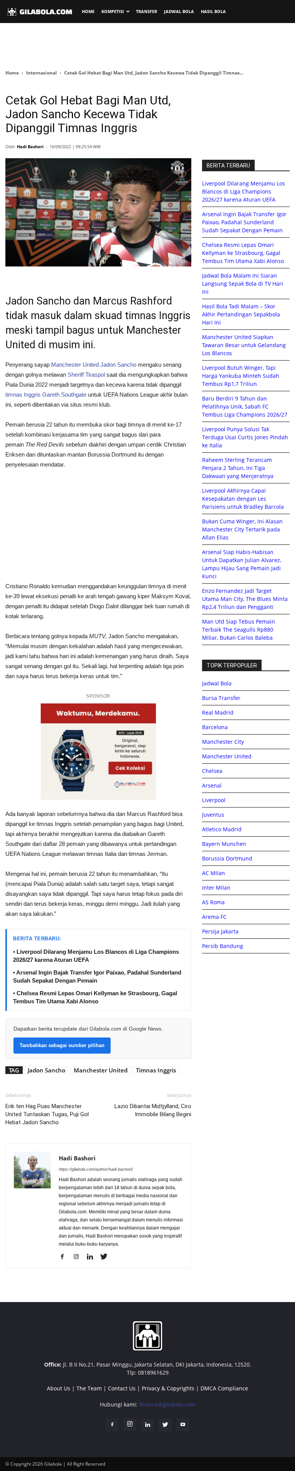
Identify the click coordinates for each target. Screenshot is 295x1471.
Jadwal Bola (217, 683)
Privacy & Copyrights (168, 1388)
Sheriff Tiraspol (86, 374)
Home (12, 72)
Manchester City (223, 741)
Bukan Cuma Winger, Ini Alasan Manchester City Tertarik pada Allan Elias (242, 529)
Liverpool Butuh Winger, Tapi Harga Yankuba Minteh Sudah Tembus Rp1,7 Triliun (240, 375)
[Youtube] (183, 1425)
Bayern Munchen (224, 843)
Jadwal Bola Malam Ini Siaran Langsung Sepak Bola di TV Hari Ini (242, 283)
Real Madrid (218, 712)
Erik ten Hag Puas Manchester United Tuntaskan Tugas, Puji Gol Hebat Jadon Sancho (47, 1114)
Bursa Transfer (221, 698)
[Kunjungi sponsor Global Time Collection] (98, 751)
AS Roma (213, 902)
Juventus (213, 814)
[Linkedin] (92, 1257)
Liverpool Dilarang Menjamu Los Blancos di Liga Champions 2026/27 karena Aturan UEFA (243, 191)
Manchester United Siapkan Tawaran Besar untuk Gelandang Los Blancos (244, 345)
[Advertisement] (147, 45)
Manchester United (75, 364)
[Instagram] (79, 1257)
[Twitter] (106, 1257)
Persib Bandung (222, 946)
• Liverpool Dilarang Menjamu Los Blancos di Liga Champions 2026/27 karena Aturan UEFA (96, 955)
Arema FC (214, 916)
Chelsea (212, 770)
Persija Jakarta (220, 931)
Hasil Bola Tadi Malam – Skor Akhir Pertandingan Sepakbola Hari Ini (241, 314)
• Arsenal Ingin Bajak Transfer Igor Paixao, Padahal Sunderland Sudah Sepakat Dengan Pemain (97, 976)
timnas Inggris (23, 394)
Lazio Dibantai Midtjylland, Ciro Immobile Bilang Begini (152, 1110)
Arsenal (212, 785)
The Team (89, 1388)
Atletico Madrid (222, 829)
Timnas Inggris (156, 1070)
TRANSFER (146, 11)
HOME (88, 11)
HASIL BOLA (213, 11)
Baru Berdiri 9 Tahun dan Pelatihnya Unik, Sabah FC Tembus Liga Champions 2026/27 (244, 406)
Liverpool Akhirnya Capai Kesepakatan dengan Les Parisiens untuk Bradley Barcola (243, 498)
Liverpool (213, 800)
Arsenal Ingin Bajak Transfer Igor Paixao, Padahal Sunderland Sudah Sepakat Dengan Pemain (244, 222)
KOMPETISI (112, 11)
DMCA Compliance (224, 1388)
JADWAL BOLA (179, 11)
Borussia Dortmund (227, 858)
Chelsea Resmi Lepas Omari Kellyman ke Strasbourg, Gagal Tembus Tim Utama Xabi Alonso (243, 253)
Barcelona (215, 727)
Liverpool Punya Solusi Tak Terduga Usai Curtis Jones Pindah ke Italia (245, 437)
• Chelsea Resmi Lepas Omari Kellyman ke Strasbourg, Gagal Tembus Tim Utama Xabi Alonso (95, 997)
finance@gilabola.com (167, 1404)
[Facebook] (65, 1257)
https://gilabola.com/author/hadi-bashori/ (96, 1169)
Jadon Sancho (118, 364)
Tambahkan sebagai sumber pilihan (62, 1045)
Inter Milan (216, 887)
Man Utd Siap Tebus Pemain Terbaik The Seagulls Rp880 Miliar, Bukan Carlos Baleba (238, 629)
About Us (58, 1388)
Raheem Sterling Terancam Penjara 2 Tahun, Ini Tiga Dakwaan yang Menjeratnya (237, 468)
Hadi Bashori (30, 146)
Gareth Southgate (64, 394)
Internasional (41, 72)
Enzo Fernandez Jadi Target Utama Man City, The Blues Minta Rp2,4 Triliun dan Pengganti (245, 599)
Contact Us (122, 1388)
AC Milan (213, 873)
